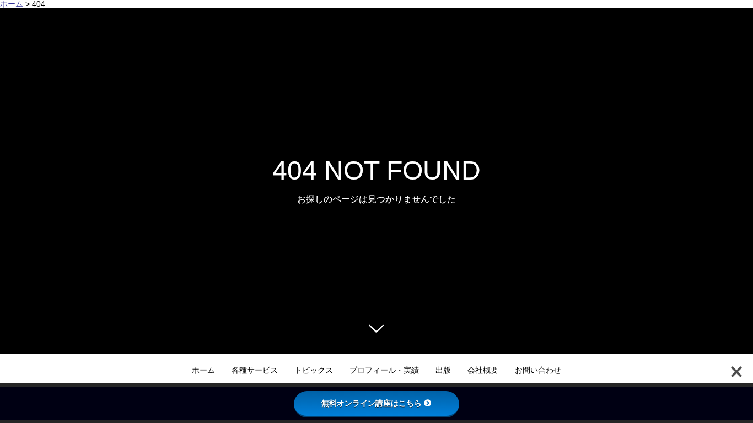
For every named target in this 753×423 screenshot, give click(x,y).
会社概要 (482, 370)
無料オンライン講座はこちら (371, 403)
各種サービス (255, 370)
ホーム (203, 370)
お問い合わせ (538, 370)
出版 (443, 370)
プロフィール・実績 (384, 370)
